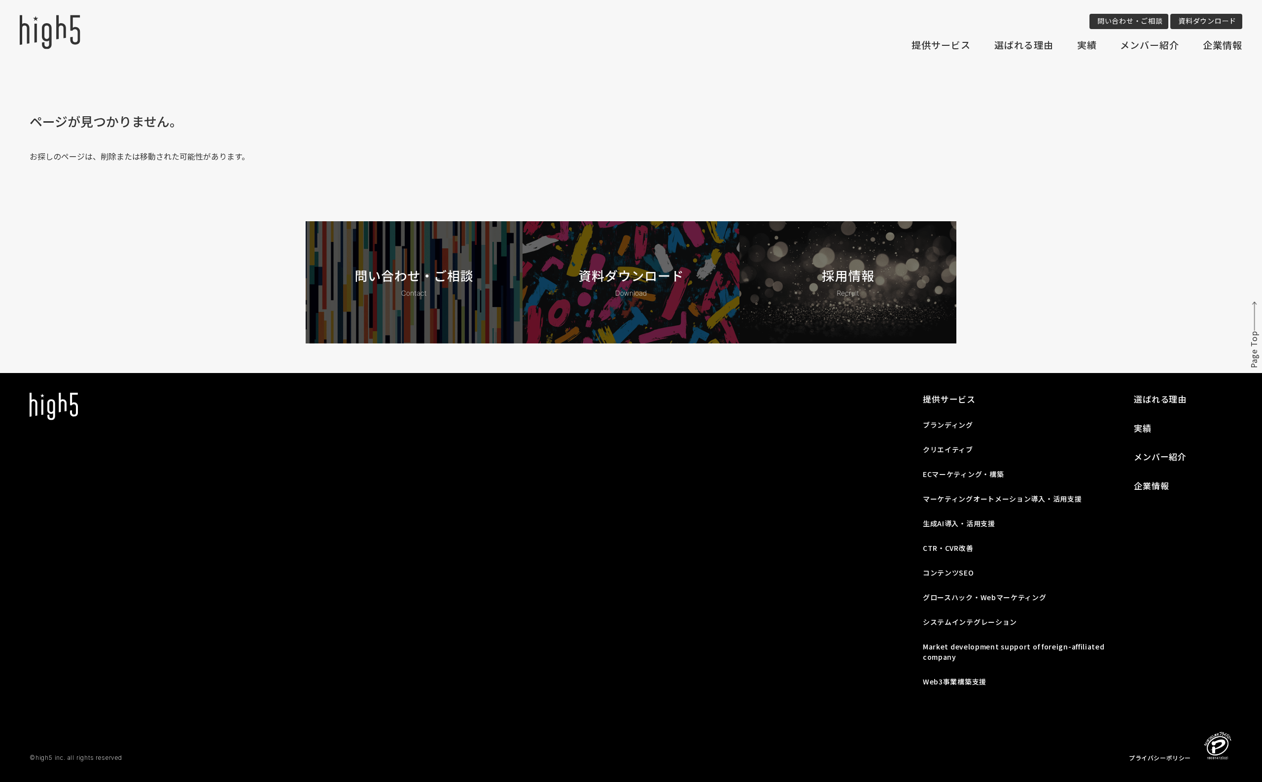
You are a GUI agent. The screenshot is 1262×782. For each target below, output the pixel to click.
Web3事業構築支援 (954, 681)
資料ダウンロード (1207, 21)
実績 (1087, 44)
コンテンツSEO (948, 573)
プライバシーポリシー (1160, 757)
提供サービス (941, 44)
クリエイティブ (948, 449)
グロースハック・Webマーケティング (985, 597)
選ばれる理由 (1023, 44)
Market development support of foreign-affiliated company (1014, 652)
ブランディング (948, 425)
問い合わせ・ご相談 (1129, 21)
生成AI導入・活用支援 (959, 523)
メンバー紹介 (1149, 44)
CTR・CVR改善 (948, 548)
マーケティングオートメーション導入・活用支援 (1002, 499)
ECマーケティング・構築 (963, 474)
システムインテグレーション (970, 622)
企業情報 (1222, 44)
